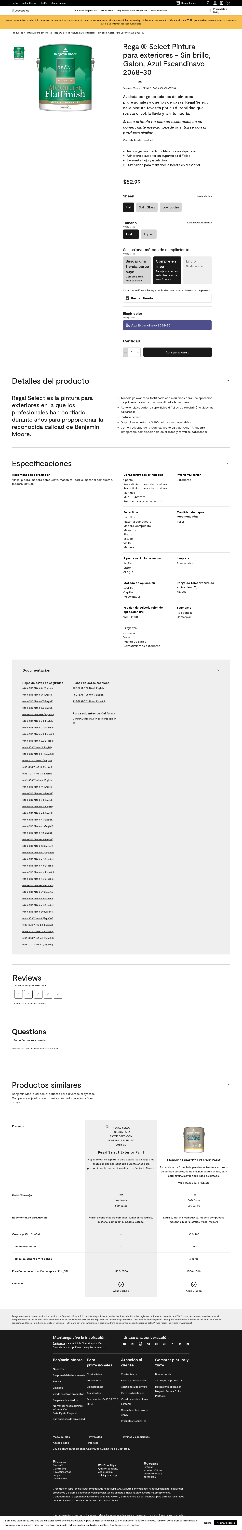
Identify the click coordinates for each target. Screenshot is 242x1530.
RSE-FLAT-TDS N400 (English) (88, 688)
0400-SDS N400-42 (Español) (38, 859)
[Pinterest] (156, 1344)
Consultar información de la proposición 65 (94, 720)
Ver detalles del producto (138, 140)
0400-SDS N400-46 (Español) (38, 885)
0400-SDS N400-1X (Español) (38, 714)
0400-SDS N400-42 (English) (37, 793)
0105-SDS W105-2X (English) (37, 747)
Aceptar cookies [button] (226, 1522)
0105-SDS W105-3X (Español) (38, 931)
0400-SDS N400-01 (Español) (38, 753)
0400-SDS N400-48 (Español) (38, 898)
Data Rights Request (65, 1413)
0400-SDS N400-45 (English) (37, 813)
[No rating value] (130, 81)
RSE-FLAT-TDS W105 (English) (88, 694)
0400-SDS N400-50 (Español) (38, 911)
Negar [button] (207, 1522)
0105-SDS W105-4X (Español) (38, 938)
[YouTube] (148, 1344)
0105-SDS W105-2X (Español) (38, 924)
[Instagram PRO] (140, 1344)
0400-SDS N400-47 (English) (37, 826)
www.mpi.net (185, 1322)
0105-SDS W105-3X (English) (37, 773)
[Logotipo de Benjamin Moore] (22, 10)
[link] (222, 3)
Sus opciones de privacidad (69, 1418)
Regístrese (59, 1343)
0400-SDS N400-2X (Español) (38, 727)
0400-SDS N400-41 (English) (37, 786)
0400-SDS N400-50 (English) (37, 845)
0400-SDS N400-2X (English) (37, 701)
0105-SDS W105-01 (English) (37, 760)
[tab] (19, 53)
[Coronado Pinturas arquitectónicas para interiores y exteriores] (160, 1470)
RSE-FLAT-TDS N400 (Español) (89, 701)
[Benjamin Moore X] (164, 1344)
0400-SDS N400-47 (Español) (38, 892)
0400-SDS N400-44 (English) (37, 806)
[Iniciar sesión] (215, 3)
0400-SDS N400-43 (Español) (38, 865)
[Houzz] (172, 1344)
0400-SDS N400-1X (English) (37, 688)
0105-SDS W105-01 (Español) (37, 944)
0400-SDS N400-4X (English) (37, 721)
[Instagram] (132, 1344)
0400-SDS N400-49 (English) (37, 839)
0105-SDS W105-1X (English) (37, 767)
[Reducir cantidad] (125, 352)
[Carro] (228, 3)
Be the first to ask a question (30, 1040)
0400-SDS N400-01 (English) (37, 694)
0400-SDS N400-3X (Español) (38, 740)
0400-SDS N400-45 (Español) (38, 878)
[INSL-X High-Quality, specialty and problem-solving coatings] (114, 1469)
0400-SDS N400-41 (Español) (38, 852)
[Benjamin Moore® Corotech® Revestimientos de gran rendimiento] (69, 1469)
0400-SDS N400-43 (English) (37, 799)
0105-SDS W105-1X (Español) (37, 918)
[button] (53, 3)
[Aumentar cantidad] (138, 352)
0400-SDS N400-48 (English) (37, 832)
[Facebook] (124, 1344)
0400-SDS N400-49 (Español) (38, 905)
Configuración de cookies (125, 1524)
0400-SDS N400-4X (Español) (38, 734)
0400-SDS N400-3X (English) (37, 707)
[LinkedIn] (180, 1344)
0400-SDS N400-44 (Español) (38, 872)
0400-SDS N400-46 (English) (37, 819)
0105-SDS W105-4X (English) (37, 780)
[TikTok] (188, 1344)
